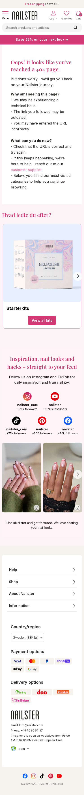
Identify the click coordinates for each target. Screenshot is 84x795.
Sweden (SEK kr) (26, 637)
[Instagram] (33, 776)
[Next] (77, 276)
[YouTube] (59, 776)
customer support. (26, 169)
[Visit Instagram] (21, 477)
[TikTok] (42, 776)
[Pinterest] (50, 776)
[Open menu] (5, 13)
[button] (42, 570)
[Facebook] (25, 776)
